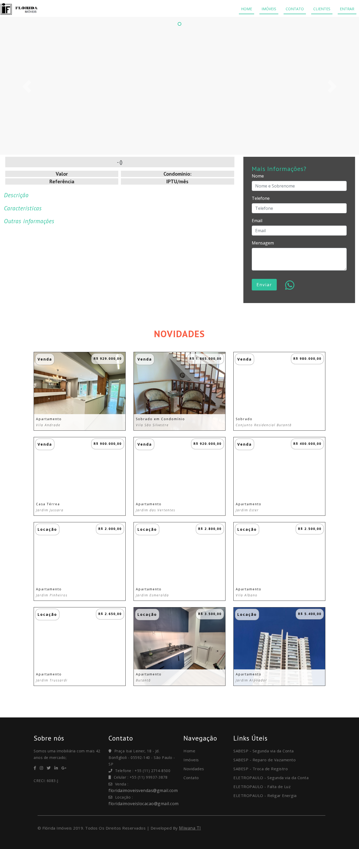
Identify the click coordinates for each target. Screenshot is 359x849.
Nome (258, 176)
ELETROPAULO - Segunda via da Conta (271, 777)
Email (257, 220)
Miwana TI (190, 828)
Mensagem (263, 243)
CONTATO (295, 8)
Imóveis (191, 759)
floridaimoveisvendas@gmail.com (143, 790)
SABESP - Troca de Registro (260, 768)
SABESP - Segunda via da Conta (263, 750)
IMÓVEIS (268, 8)
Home (189, 750)
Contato (191, 777)
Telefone (261, 198)
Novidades (193, 768)
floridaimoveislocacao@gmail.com (144, 803)
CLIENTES (321, 8)
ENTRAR (347, 8)
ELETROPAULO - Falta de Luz (262, 786)
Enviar (264, 285)
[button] (27, 86)
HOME (246, 8)
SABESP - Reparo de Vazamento (264, 759)
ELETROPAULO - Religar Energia (265, 795)
